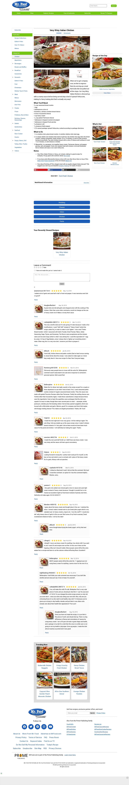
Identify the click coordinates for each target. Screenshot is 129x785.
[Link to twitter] (31, 726)
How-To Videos (19, 45)
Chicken (17, 56)
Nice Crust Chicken (99, 163)
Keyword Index (36, 741)
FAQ (45, 737)
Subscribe (18, 30)
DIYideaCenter (71, 734)
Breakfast (18, 70)
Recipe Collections (20, 38)
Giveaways (18, 87)
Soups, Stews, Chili (20, 140)
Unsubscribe (27, 748)
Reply (36, 300)
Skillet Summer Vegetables (107, 89)
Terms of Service (35, 737)
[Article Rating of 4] (59, 33)
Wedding (62, 203)
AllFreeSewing (71, 732)
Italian (62, 212)
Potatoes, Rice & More (21, 115)
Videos (17, 151)
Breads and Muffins (20, 67)
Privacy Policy (20, 737)
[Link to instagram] (44, 726)
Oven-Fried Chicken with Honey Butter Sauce (114, 143)
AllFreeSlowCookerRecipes (102, 729)
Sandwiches (18, 127)
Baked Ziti (68, 161)
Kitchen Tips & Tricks (21, 91)
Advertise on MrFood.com (51, 734)
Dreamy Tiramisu (64, 166)
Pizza (16, 111)
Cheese (62, 207)
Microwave (18, 101)
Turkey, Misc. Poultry (21, 144)
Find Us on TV (49, 741)
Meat (16, 94)
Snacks (17, 137)
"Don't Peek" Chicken (66, 176)
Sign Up (92, 713)
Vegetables (18, 147)
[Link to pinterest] (37, 726)
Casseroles (18, 74)
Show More (86, 182)
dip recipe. (67, 156)
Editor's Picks (19, 41)
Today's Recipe (52, 745)
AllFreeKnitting (71, 729)
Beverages (18, 63)
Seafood (17, 130)
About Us (16, 734)
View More (107, 93)
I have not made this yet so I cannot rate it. (49, 270)
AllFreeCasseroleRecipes (102, 734)
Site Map (37, 748)
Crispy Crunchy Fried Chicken (61, 666)
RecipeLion (97, 724)
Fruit (16, 84)
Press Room (54, 737)
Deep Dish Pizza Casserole (45, 161)
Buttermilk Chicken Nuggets (44, 666)
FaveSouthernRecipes (101, 732)
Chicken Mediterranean (115, 163)
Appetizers (18, 60)
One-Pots (18, 104)
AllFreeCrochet (71, 727)
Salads (17, 123)
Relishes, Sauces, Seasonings (20, 119)
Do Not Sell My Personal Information (30, 745)
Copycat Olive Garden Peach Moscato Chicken (44, 693)
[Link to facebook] (24, 726)
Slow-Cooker (19, 134)
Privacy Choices (55, 748)
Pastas (17, 108)
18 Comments (66, 33)
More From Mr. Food (30, 734)
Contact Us (24, 741)
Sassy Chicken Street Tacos (79, 666)
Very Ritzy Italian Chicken (62, 253)
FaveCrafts (70, 724)
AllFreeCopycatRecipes (101, 727)
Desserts (17, 77)
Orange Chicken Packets (79, 692)
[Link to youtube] (50, 726)
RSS (45, 748)
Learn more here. (70, 755)
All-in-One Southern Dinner (62, 692)
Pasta (62, 221)
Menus (17, 48)
